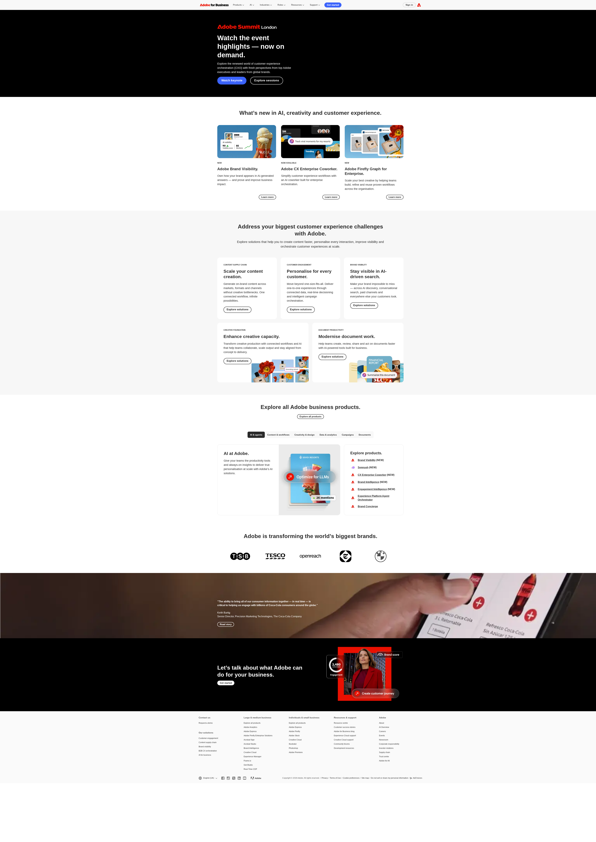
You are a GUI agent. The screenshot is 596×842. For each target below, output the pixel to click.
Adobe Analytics (250, 727)
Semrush (363, 467)
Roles (280, 5)
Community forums (342, 744)
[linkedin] (239, 778)
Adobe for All (384, 761)
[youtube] (244, 778)
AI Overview (384, 727)
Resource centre (341, 723)
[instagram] (228, 778)
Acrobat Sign (249, 740)
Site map (365, 778)
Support (314, 5)
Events (382, 736)
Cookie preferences (351, 778)
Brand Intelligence (368, 482)
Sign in (409, 5)
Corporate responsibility (389, 744)
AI (251, 5)
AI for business (205, 755)
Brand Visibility (367, 460)
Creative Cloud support (343, 740)
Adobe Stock (294, 736)
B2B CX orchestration (208, 751)
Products (237, 5)
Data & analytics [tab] (328, 435)
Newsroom (383, 740)
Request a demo (206, 723)
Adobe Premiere (296, 752)
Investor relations (386, 748)
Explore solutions (237, 309)
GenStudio (248, 765)
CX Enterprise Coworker (372, 475)
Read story (226, 624)
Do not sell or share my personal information (389, 778)
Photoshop (293, 748)
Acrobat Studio (250, 744)
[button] (208, 778)
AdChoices (417, 778)
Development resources (344, 748)
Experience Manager (252, 756)
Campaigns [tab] (348, 435)
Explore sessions (266, 80)
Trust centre (384, 756)
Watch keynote (231, 80)
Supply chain (384, 752)
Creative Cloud (250, 752)
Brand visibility (205, 747)
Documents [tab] (365, 435)
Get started (333, 5)
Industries (264, 5)
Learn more (267, 197)
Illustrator (293, 744)
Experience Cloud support (345, 736)
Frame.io (247, 761)
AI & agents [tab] (256, 435)
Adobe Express (250, 731)
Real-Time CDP (250, 769)
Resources (296, 5)
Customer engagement (208, 738)
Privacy (325, 778)
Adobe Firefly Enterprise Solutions (258, 736)
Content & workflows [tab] (278, 435)
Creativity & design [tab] (304, 435)
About (381, 723)
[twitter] (233, 778)
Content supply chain (208, 742)
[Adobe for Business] (419, 5)
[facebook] (222, 778)
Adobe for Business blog (344, 731)
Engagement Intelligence (372, 489)
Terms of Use (335, 778)
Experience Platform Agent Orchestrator (373, 498)
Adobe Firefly (294, 731)
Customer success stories (344, 727)
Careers (382, 731)
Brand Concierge (368, 506)
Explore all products (310, 416)
